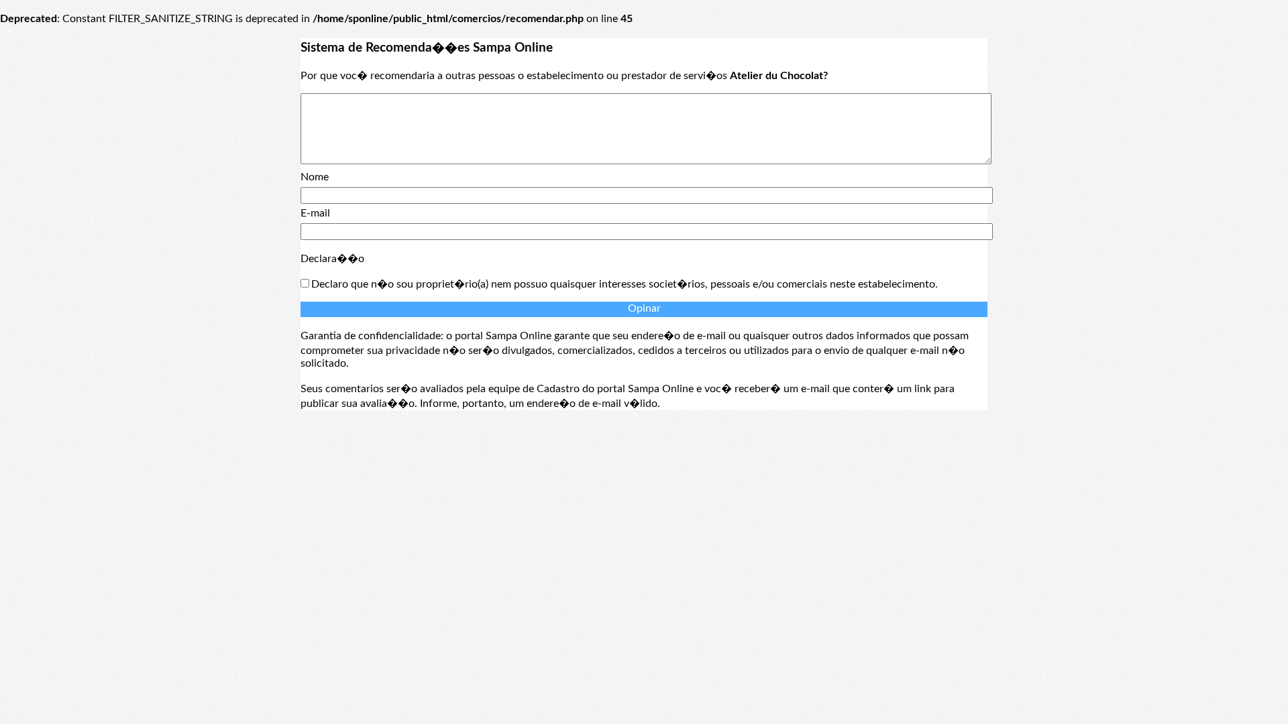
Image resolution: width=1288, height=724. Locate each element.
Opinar (644, 308)
